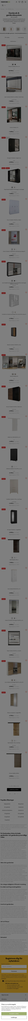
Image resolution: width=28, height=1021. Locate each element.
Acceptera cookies (14, 1013)
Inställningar (14, 1017)
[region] (14, 1011)
